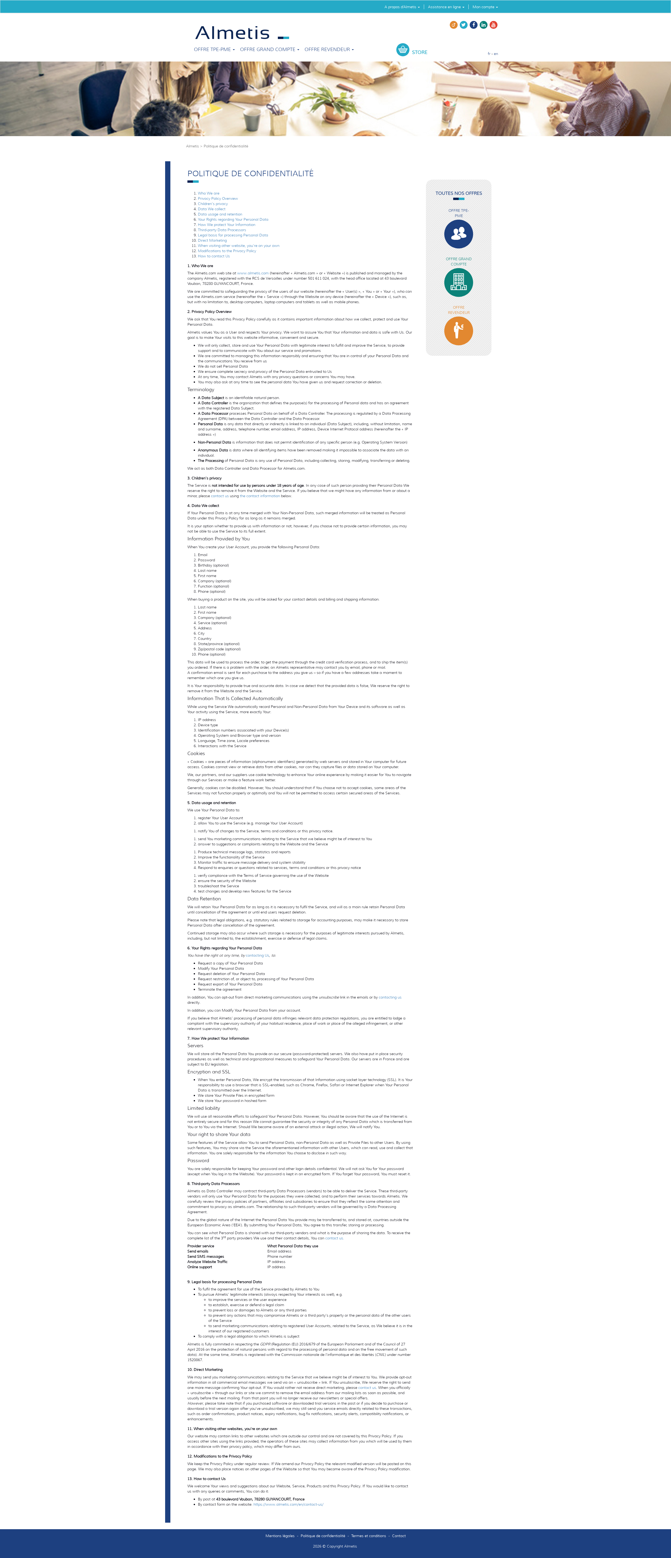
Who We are (208, 193)
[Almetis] (242, 32)
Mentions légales (280, 1535)
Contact (399, 1535)
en (496, 53)
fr (489, 53)
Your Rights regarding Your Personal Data (233, 219)
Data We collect (211, 209)
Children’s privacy (213, 203)
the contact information (260, 496)
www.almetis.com (253, 273)
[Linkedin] (484, 27)
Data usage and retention (220, 214)
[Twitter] (464, 27)
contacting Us (257, 955)
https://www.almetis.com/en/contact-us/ (288, 1504)
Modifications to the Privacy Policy (227, 250)
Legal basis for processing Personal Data (233, 235)
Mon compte (484, 6)
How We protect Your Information (226, 224)
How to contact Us (214, 256)
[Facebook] (474, 27)
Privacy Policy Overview (218, 198)
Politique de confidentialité (323, 1535)
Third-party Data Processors (222, 230)
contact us (220, 496)
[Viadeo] (454, 27)
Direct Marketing (212, 240)
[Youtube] (493, 27)
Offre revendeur (328, 49)
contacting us (390, 997)
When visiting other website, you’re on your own (238, 245)
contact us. (334, 1238)
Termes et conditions (368, 1535)
